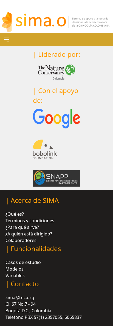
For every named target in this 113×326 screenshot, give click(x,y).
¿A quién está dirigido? (28, 234)
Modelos (14, 269)
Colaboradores (20, 240)
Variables (15, 275)
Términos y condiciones (29, 221)
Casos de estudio (23, 262)
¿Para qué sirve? (22, 227)
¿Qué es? (14, 214)
